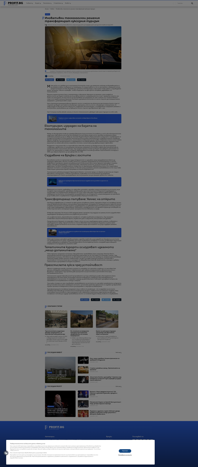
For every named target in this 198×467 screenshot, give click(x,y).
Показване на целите (125, 455)
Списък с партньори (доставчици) (19, 459)
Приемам (125, 450)
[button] (5, 452)
